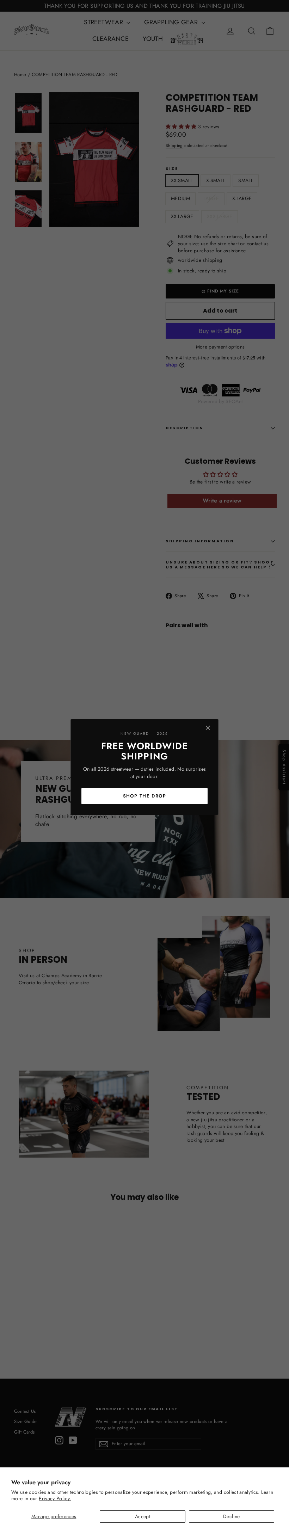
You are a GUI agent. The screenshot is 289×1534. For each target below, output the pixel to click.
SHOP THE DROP (144, 796)
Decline (231, 1516)
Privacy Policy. (55, 1498)
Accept (142, 1516)
